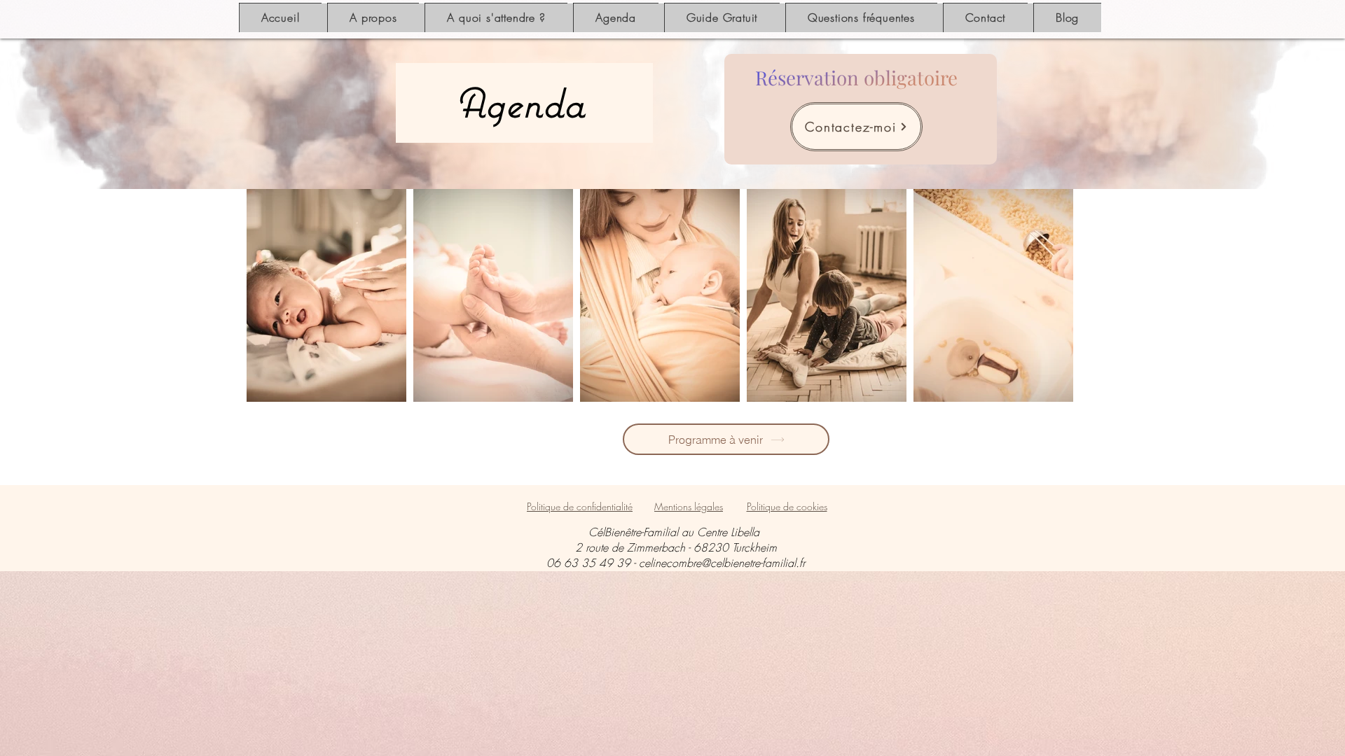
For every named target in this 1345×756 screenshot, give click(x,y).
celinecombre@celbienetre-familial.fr (722, 562)
